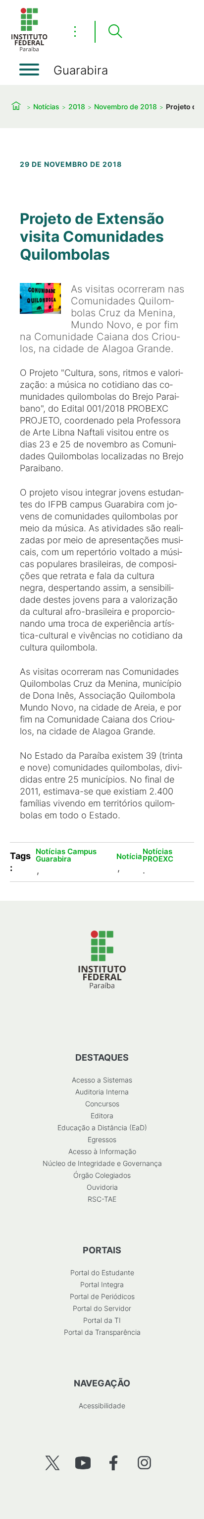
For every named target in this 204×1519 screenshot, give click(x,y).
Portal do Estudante (102, 1272)
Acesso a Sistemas (102, 1080)
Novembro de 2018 (125, 106)
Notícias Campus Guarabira (66, 855)
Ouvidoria (102, 1187)
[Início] (29, 49)
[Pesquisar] (115, 31)
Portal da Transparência (102, 1332)
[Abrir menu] (29, 69)
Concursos (102, 1103)
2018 (76, 106)
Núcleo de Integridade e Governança (102, 1163)
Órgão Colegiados (102, 1175)
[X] (52, 1462)
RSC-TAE (102, 1199)
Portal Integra (102, 1284)
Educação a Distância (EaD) (102, 1127)
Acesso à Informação (102, 1151)
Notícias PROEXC (158, 855)
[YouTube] (83, 1462)
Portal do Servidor (102, 1308)
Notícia (129, 856)
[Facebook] (113, 1462)
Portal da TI (102, 1320)
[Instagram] (144, 1462)
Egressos (102, 1139)
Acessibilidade (102, 1405)
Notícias (46, 106)
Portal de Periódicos (102, 1296)
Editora (102, 1115)
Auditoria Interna (102, 1091)
